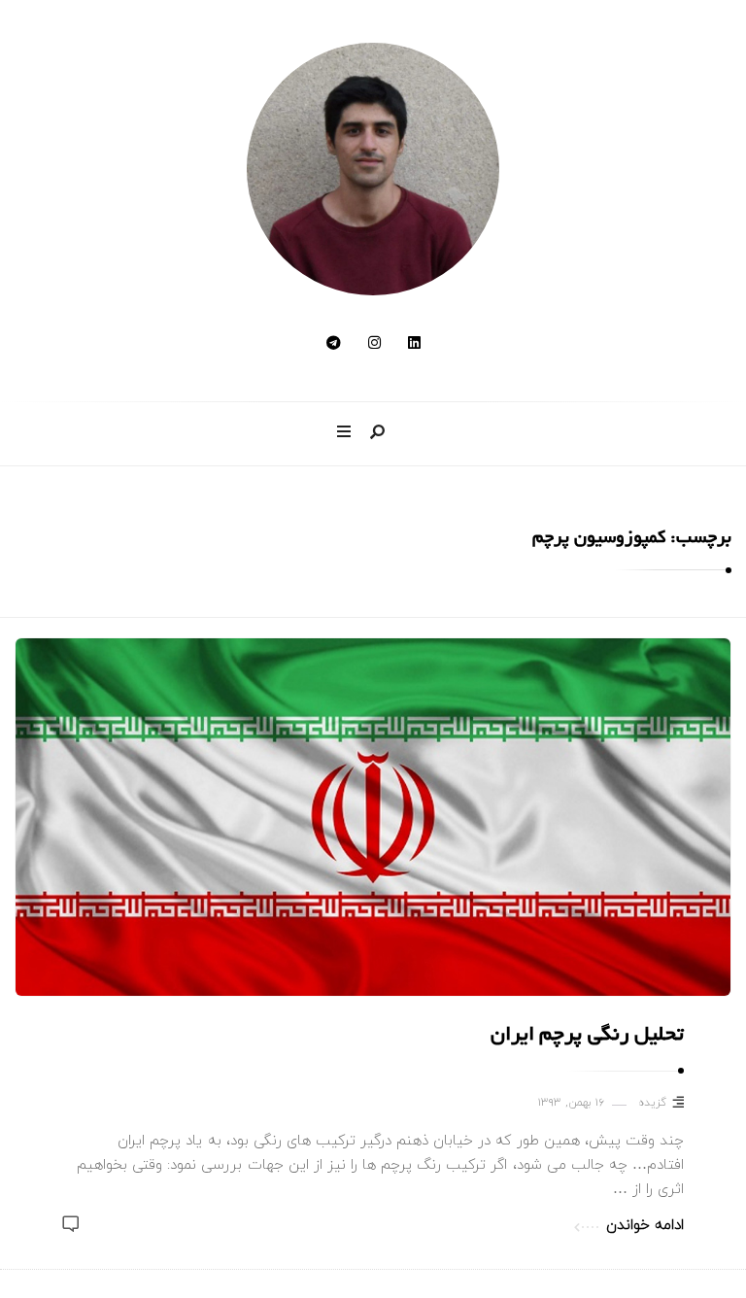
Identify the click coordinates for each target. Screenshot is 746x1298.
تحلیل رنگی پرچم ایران (587, 1036)
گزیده (652, 1103)
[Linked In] (414, 344)
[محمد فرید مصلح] (373, 169)
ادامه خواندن (645, 1225)
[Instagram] (374, 344)
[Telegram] (333, 344)
